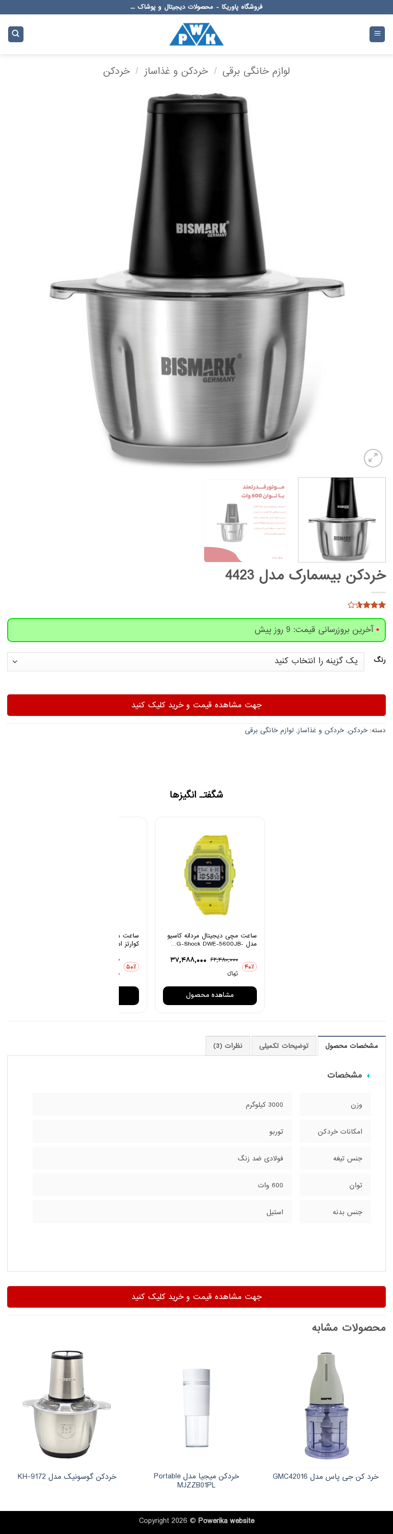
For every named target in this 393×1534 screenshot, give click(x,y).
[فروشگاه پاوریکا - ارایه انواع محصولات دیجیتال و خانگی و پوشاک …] (196, 34)
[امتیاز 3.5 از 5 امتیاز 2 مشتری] (196, 605)
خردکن (116, 71)
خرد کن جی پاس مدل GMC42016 (326, 1477)
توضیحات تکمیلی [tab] (283, 1046)
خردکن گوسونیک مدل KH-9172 (67, 1477)
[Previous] (366, 280)
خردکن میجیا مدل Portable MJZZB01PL (196, 1481)
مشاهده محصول (210, 995)
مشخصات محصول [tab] (351, 1046)
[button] (377, 34)
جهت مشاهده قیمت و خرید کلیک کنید (196, 705)
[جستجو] (15, 34)
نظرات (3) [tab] (228, 1046)
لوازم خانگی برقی (256, 71)
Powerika (213, 1521)
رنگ (380, 660)
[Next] (20, 280)
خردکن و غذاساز (176, 71)
